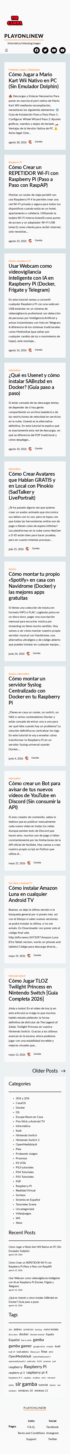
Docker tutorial (37, 1335)
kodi (57, 1346)
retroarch (51, 1378)
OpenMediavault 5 (42, 1357)
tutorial (43, 1384)
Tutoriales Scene (26, 1204)
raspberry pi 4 (36, 1372)
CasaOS (21, 1103)
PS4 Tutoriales (25, 1172)
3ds (10, 1330)
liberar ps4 (34, 1352)
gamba (38, 1340)
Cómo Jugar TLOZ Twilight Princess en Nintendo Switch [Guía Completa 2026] (33, 990)
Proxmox (21, 1158)
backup (38, 1330)
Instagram (52, 1433)
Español (14, 1340)
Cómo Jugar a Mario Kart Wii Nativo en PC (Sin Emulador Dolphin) (34, 80)
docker (24, 1334)
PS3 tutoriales (25, 1167)
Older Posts (49, 1070)
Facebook (52, 1427)
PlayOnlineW (24, 36)
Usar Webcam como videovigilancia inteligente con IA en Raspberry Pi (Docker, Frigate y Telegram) (32, 278)
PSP (18, 1181)
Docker (12, 261)
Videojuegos (33, 70)
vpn (58, 1385)
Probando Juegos (17, 70)
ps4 (54, 1361)
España (50, 1334)
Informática (14, 370)
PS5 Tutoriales (25, 1176)
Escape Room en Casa (29, 1117)
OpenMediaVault (26, 1144)
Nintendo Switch (17, 976)
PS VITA (21, 1163)
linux (44, 1351)
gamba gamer (20, 1346)
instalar (49, 1347)
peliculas (31, 1361)
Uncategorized (25, 1209)
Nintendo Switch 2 (27, 1140)
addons (18, 1329)
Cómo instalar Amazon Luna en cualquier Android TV (33, 894)
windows (13, 1391)
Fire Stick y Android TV (20, 883)
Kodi (19, 1130)
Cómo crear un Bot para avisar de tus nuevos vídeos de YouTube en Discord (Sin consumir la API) (34, 795)
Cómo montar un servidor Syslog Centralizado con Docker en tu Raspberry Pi (34, 690)
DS (18, 1112)
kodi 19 (12, 1352)
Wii (18, 1218)
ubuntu (53, 1385)
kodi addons (23, 1352)
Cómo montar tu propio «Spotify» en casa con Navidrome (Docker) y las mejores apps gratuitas (34, 586)
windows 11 (41, 1390)
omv (51, 1352)
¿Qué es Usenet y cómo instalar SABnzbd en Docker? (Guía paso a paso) (34, 384)
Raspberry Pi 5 (15, 1378)
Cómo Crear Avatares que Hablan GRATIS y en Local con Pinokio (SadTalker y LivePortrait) (32, 486)
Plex (18, 1149)
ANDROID (28, 1330)
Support (31, 1439)
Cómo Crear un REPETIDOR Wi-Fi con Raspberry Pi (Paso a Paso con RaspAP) (33, 176)
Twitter (52, 1439)
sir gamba (26, 1384)
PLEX (39, 1361)
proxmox (47, 1361)
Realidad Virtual (26, 1190)
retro (43, 1378)
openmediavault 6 (17, 1361)
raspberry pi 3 (17, 1373)
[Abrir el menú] (6, 50)
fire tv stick (26, 1340)
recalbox (36, 1378)
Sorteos (20, 1195)
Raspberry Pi (15, 162)
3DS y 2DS (22, 1098)
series (11, 1385)
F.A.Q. (31, 1427)
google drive (39, 1347)
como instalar (51, 1329)
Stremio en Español (28, 1199)
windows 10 (25, 1390)
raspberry (15, 1367)
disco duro (13, 1335)
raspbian (27, 1378)
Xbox (19, 1222)
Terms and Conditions (31, 1433)
